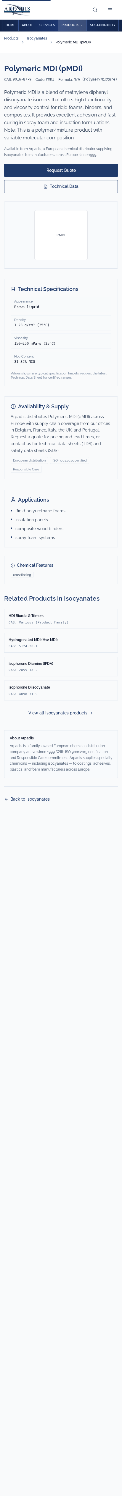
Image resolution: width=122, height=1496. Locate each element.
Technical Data (64, 186)
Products (11, 38)
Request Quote (61, 170)
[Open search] (96, 9)
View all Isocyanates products (57, 713)
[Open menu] (111, 9)
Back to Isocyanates (30, 799)
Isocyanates (37, 38)
